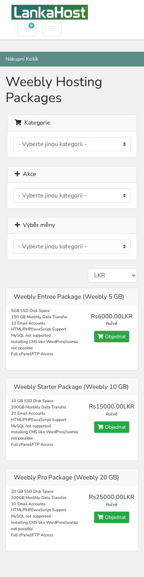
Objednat (114, 336)
